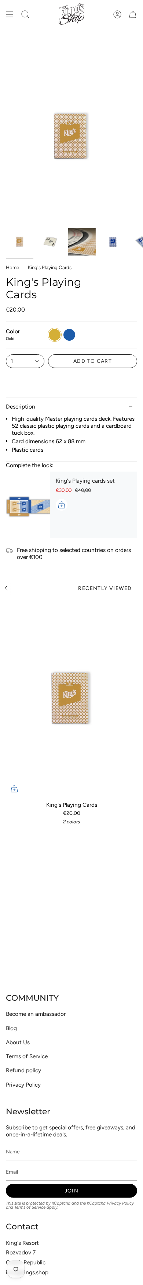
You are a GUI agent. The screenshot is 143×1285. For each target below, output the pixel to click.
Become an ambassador (36, 1013)
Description (20, 406)
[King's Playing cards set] (28, 505)
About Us (18, 1042)
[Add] (61, 505)
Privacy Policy (23, 1084)
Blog (11, 1028)
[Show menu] (9, 14)
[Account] (117, 14)
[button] (25, 14)
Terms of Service (27, 1056)
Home (12, 267)
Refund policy (23, 1070)
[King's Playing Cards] (71, 698)
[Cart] (132, 14)
